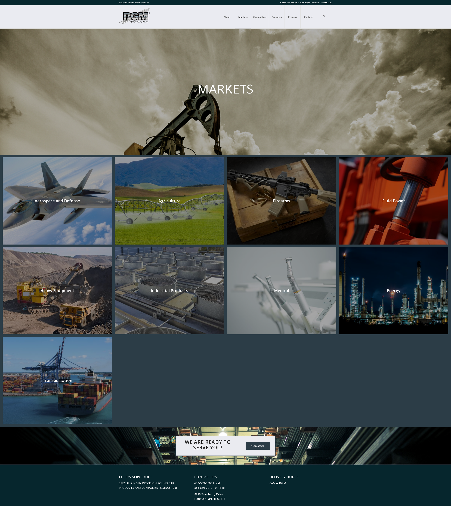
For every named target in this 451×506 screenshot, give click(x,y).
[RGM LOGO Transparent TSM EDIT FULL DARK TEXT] (135, 16)
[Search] (324, 16)
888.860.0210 (326, 2)
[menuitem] (227, 16)
